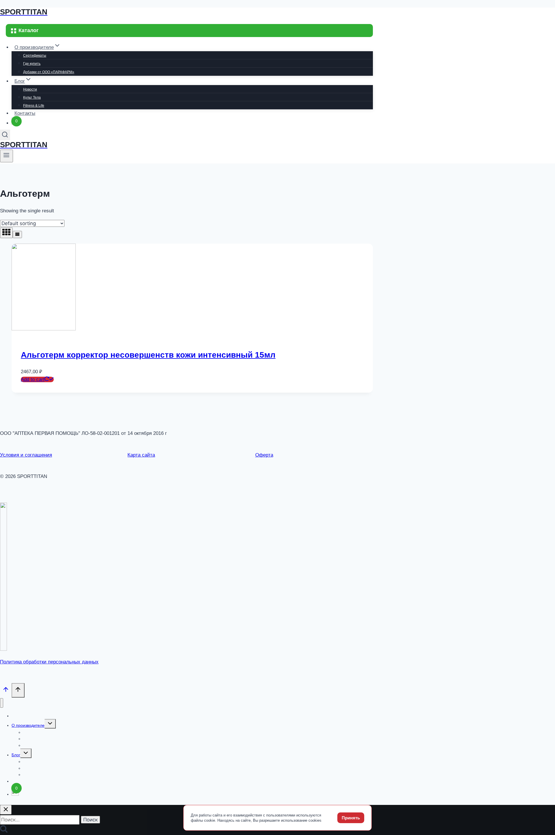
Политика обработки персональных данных (49, 662)
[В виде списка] (17, 234)
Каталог (19, 715)
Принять (351, 817)
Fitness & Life (33, 106)
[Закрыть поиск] (6, 809)
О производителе (28, 725)
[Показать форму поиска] (5, 135)
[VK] (3, 649)
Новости (30, 89)
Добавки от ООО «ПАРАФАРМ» (48, 72)
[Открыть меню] (6, 156)
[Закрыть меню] (1, 703)
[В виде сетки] (6, 232)
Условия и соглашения (26, 455)
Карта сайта (141, 455)
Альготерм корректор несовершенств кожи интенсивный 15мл (148, 354)
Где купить (31, 64)
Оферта (264, 455)
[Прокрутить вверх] (6, 690)
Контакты (24, 113)
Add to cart (33, 379)
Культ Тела (32, 97)
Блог (16, 755)
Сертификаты (34, 56)
